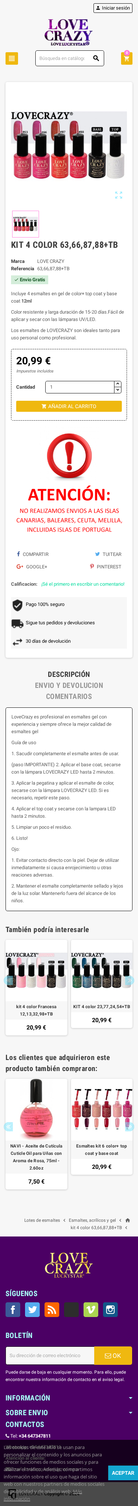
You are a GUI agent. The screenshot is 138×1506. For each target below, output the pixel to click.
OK (116, 1355)
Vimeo (91, 1309)
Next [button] (129, 980)
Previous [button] (8, 980)
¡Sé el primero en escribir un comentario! (82, 584)
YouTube (71, 1309)
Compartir (35, 554)
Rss (52, 1309)
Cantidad (25, 387)
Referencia (22, 268)
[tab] (69, 674)
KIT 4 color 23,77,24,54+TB (101, 1006)
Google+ (36, 567)
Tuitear (111, 554)
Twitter (32, 1309)
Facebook (13, 1309)
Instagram (110, 1309)
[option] (36, 988)
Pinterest (108, 567)
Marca (18, 261)
